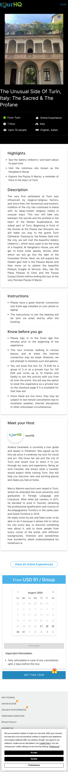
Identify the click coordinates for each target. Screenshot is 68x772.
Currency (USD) (49, 5)
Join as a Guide (8, 704)
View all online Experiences (34, 564)
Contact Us (7, 728)
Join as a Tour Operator (13, 710)
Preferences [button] (54, 747)
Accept (34, 753)
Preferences (34, 765)
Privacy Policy (9, 722)
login (63, 4)
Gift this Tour (34, 674)
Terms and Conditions (12, 716)
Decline (34, 759)
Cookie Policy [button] (45, 743)
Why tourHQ (8, 697)
